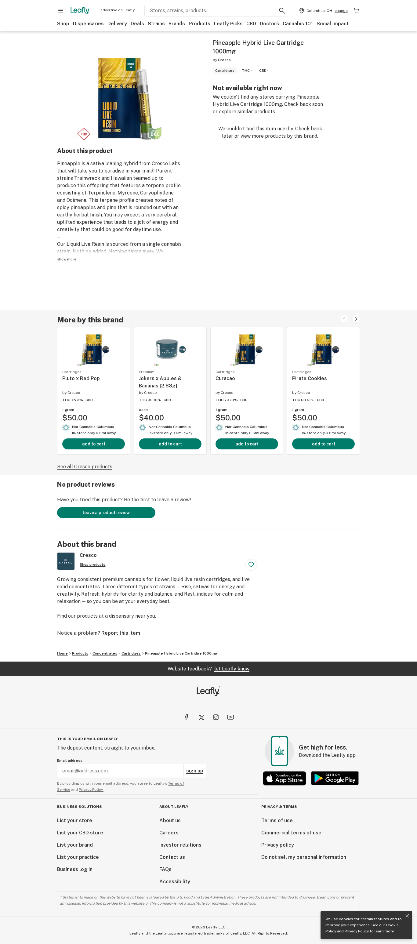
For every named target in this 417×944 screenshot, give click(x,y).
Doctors (269, 24)
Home (62, 653)
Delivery (117, 24)
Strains (156, 24)
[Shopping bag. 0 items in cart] (356, 10)
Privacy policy (277, 845)
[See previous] (344, 318)
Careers (169, 833)
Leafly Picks (228, 24)
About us (170, 820)
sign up (194, 771)
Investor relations (180, 845)
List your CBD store (80, 833)
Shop (63, 24)
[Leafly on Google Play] (335, 778)
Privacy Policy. (91, 789)
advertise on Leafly (117, 10)
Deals (137, 24)
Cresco (224, 60)
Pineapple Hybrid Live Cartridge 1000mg (181, 653)
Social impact (333, 24)
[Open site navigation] (60, 10)
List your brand (75, 845)
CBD (251, 24)
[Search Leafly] (282, 10)
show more (67, 259)
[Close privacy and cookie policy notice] (407, 915)
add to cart (93, 443)
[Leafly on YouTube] (230, 717)
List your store (74, 820)
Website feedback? (208, 669)
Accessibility (174, 881)
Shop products (92, 564)
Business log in (74, 869)
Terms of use (277, 820)
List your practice (78, 857)
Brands (177, 24)
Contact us (172, 857)
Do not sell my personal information (303, 857)
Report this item (120, 633)
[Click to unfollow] (251, 565)
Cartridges (131, 653)
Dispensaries (88, 24)
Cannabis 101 (298, 24)
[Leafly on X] (201, 717)
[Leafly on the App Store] (284, 778)
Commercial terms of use (291, 833)
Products (199, 24)
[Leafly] (80, 10)
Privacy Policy (357, 931)
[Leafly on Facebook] (186, 717)
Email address (69, 760)
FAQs (165, 869)
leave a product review (106, 512)
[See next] (356, 318)
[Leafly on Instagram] (216, 717)
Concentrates (104, 653)
